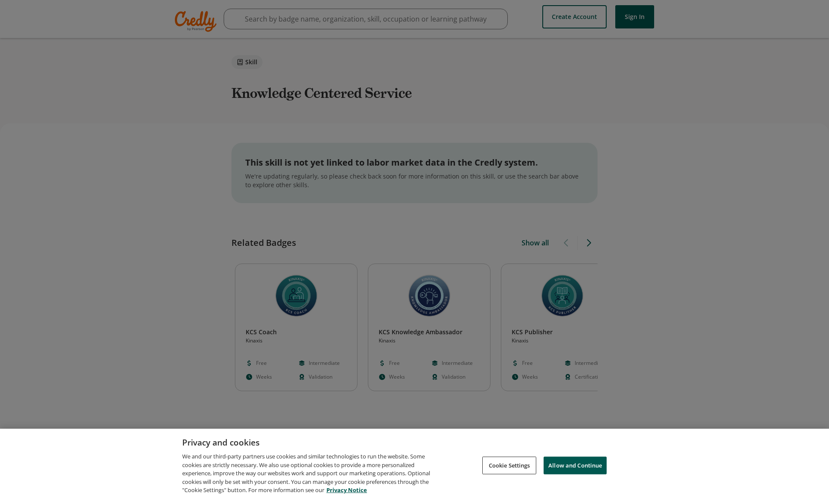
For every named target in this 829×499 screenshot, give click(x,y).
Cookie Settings (509, 465)
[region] (414, 464)
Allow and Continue (575, 465)
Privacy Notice (346, 490)
